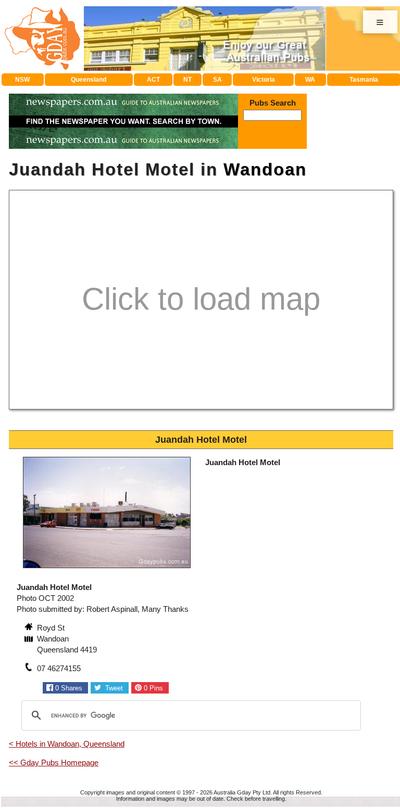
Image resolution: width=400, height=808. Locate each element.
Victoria (263, 79)
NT (187, 79)
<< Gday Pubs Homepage (53, 762)
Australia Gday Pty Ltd (242, 792)
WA (310, 79)
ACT (153, 79)
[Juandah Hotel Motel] (107, 569)
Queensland (88, 79)
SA (217, 79)
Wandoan (265, 169)
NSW (22, 79)
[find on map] (29, 640)
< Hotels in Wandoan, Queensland (66, 743)
